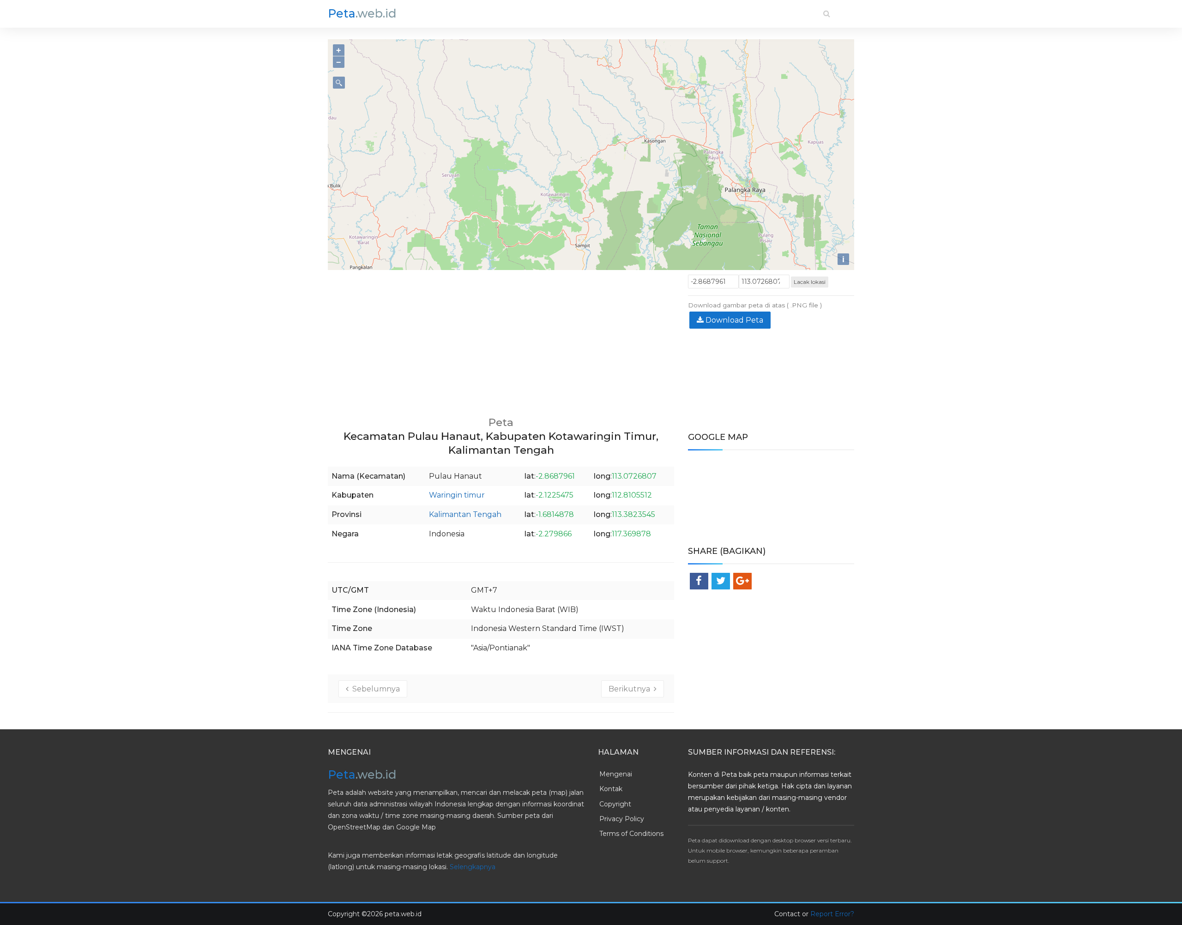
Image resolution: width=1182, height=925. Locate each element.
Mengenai (615, 774)
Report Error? (832, 914)
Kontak (610, 789)
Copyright (615, 804)
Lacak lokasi (810, 281)
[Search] (826, 13)
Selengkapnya (472, 867)
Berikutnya (631, 689)
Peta (362, 13)
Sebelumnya (374, 689)
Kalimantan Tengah (465, 514)
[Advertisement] (501, 339)
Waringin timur (457, 495)
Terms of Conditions (631, 833)
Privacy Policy (621, 819)
